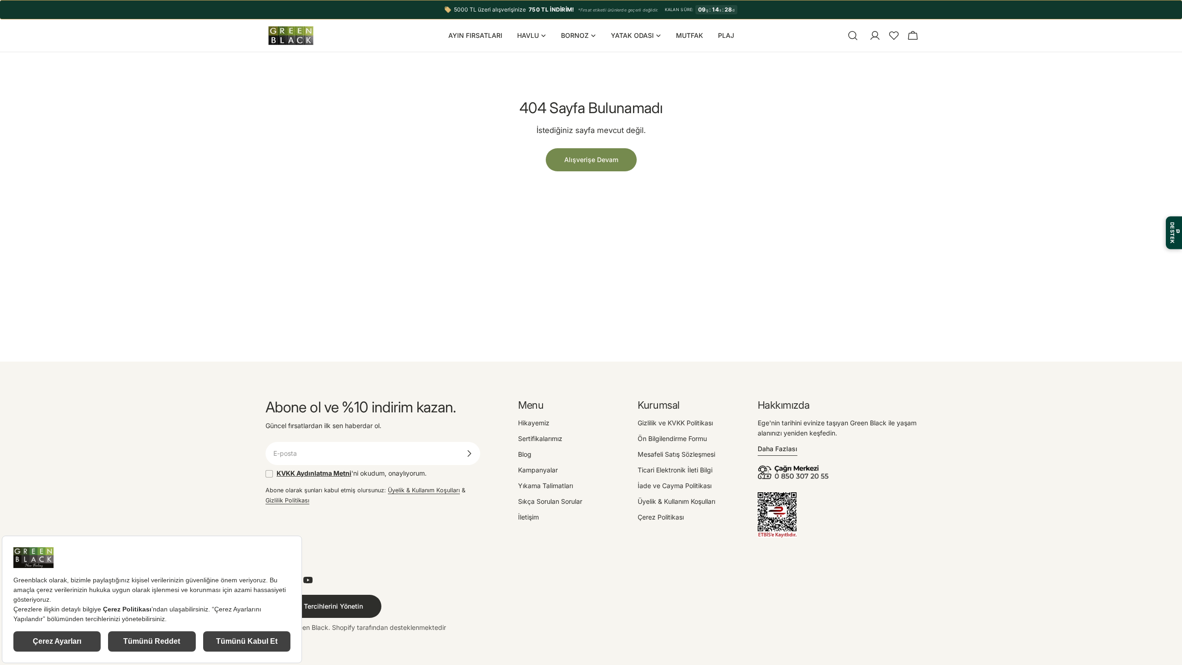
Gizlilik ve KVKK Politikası (675, 423)
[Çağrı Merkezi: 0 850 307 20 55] (795, 468)
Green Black (310, 627)
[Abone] (469, 453)
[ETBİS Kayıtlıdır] (777, 497)
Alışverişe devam (591, 159)
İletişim (528, 517)
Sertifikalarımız (540, 438)
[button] (894, 35)
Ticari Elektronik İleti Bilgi (675, 470)
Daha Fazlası (777, 449)
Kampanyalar (538, 470)
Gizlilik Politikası (287, 500)
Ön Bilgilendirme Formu (672, 438)
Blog (524, 454)
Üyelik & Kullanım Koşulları (424, 490)
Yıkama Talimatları (545, 486)
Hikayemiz (533, 423)
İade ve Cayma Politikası (675, 486)
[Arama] (853, 35)
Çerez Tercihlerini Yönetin (323, 606)
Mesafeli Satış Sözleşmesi (676, 454)
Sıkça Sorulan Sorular (550, 501)
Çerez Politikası (661, 517)
